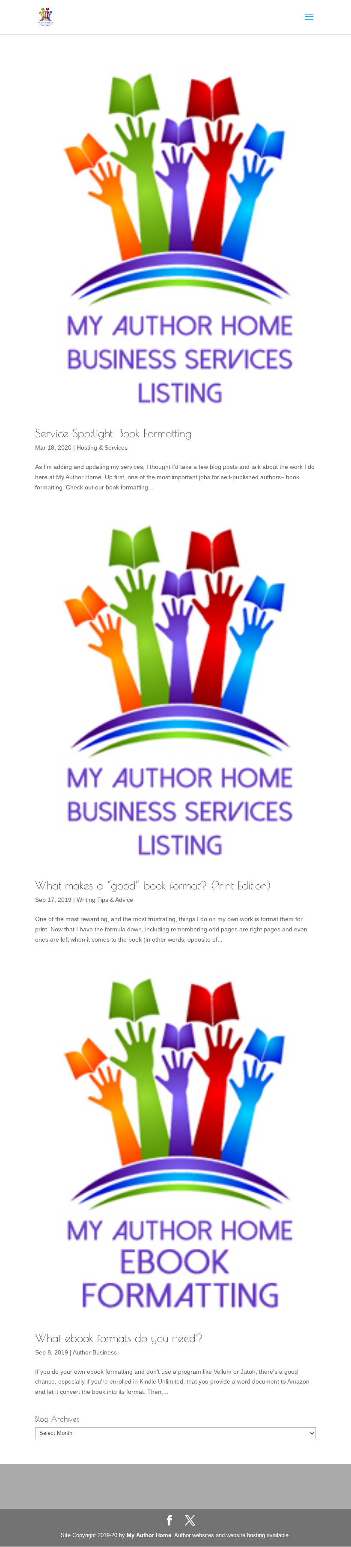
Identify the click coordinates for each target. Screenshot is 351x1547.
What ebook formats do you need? (119, 1337)
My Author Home (149, 1535)
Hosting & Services (102, 447)
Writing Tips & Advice (105, 899)
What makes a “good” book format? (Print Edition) (153, 885)
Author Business (95, 1352)
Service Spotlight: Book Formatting (113, 433)
